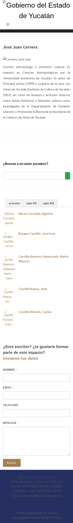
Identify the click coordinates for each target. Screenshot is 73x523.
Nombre (10, 369)
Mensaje (11, 422)
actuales (14, 203)
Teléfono (10, 405)
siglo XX (31, 203)
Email (8, 387)
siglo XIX (48, 203)
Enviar (11, 462)
